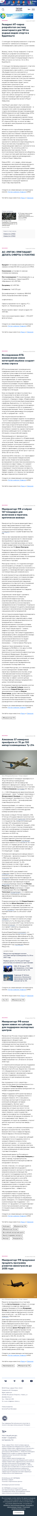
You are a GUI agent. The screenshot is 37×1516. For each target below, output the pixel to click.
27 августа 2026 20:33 (29, 505)
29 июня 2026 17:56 (30, 1018)
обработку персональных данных (14, 1505)
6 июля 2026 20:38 (30, 736)
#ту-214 (5, 1000)
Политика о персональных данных (12, 1481)
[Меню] (33, 9)
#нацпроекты (17, 1238)
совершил (5, 873)
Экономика (5, 20)
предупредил (16, 892)
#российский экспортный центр (13, 1232)
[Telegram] (14, 1381)
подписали (21, 819)
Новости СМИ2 (9, 234)
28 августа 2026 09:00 (29, 351)
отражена (10, 909)
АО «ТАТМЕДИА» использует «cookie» (12, 1488)
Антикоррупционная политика (11, 1484)
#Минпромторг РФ (9, 718)
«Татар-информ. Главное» (16, 192)
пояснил (12, 925)
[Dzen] (23, 1381)
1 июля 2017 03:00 (30, 248)
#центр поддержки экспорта (12, 1235)
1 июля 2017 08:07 (30, 21)
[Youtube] (31, 1381)
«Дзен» (22, 198)
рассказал (22, 932)
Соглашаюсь (18, 1512)
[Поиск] (3, 9)
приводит (5, 1316)
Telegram (30, 198)
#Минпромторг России (10, 1229)
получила (5, 878)
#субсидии (6, 1226)
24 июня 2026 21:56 (30, 1256)
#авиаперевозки (8, 1365)
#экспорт (6, 1238)
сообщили (5, 532)
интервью (21, 789)
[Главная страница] (19, 9)
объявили (5, 919)
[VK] (5, 1381)
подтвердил (25, 840)
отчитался (6, 884)
